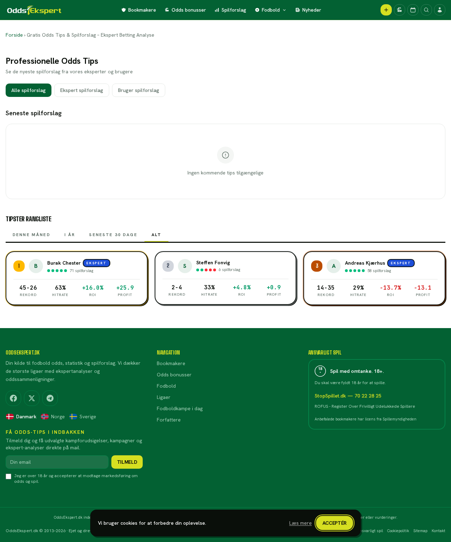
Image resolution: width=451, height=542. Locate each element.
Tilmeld (127, 462)
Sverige (88, 416)
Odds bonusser (189, 10)
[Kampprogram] (413, 10)
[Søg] (426, 10)
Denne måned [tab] (31, 235)
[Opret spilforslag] (386, 10)
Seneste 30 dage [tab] (113, 235)
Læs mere (300, 523)
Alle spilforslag (28, 90)
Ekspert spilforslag (81, 90)
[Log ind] (439, 10)
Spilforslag (234, 10)
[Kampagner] (399, 10)
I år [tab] (69, 235)
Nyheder (311, 10)
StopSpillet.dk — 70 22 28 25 (348, 396)
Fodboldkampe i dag (180, 408)
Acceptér (334, 523)
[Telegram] (50, 398)
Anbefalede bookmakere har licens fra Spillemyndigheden (365, 419)
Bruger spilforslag (138, 90)
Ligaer (164, 397)
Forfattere (169, 420)
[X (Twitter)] (31, 398)
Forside (14, 35)
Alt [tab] (156, 235)
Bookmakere (142, 10)
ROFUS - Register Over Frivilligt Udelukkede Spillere (365, 406)
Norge (58, 416)
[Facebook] (13, 398)
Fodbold (271, 10)
